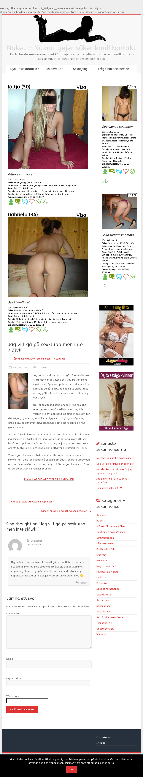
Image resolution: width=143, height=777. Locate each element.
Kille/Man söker (105, 543)
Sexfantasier (104, 611)
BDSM (99, 520)
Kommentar (14, 613)
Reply (83, 582)
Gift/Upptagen (105, 537)
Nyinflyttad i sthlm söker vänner (115, 458)
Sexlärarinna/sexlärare (109, 617)
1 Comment (42, 367)
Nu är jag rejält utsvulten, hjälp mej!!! (29, 501)
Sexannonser (43, 358)
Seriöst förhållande (108, 588)
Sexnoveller (54, 69)
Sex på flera (103, 594)
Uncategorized (105, 628)
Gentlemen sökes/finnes (110, 532)
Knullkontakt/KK (26, 358)
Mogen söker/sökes (107, 566)
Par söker (102, 583)
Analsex (101, 515)
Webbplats (12, 696)
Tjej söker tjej (58, 358)
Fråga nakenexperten (113, 69)
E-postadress (14, 678)
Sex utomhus (104, 600)
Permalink (37, 544)
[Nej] (138, 766)
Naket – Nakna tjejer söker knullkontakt (71, 48)
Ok (71, 769)
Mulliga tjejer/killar (107, 571)
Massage (101, 560)
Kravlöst (101, 554)
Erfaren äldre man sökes (110, 526)
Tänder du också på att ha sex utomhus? (66, 511)
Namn (9, 658)
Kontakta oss (103, 737)
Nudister (101, 577)
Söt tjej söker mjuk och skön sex (115, 463)
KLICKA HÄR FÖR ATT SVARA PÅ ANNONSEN (49, 479)
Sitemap (101, 743)
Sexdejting (80, 69)
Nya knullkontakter (24, 69)
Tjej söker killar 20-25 (109, 488)
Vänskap (101, 634)
